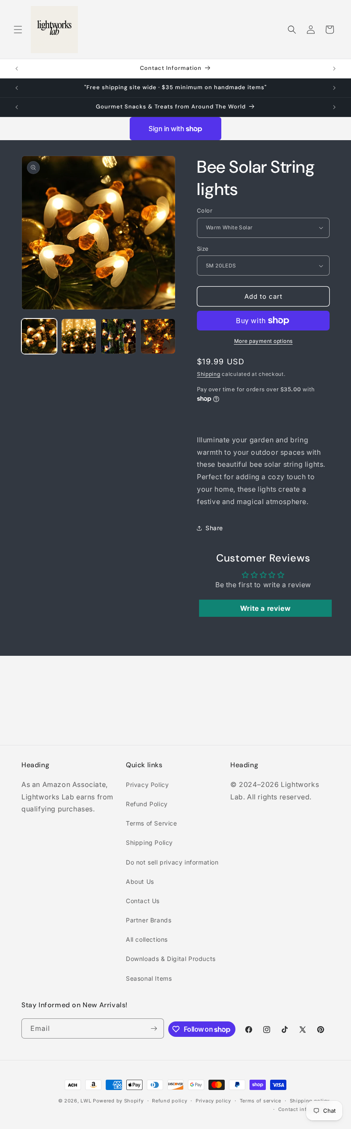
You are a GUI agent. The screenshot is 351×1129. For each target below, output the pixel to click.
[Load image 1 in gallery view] (39, 336)
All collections (147, 939)
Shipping (208, 374)
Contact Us (143, 900)
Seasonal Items (149, 978)
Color (204, 210)
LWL (85, 1101)
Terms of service (260, 1101)
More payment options (263, 341)
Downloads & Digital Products (171, 958)
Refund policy (169, 1101)
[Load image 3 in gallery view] (118, 336)
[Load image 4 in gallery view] (158, 336)
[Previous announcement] (16, 68)
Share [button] (214, 527)
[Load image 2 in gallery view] (79, 336)
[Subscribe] (154, 1028)
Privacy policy (213, 1101)
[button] (18, 29)
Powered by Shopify (118, 1101)
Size (203, 248)
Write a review (265, 608)
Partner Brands (148, 920)
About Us (140, 881)
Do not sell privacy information (172, 862)
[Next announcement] (334, 68)
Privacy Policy (147, 784)
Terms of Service (151, 823)
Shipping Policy (149, 842)
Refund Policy (147, 804)
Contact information (304, 1109)
